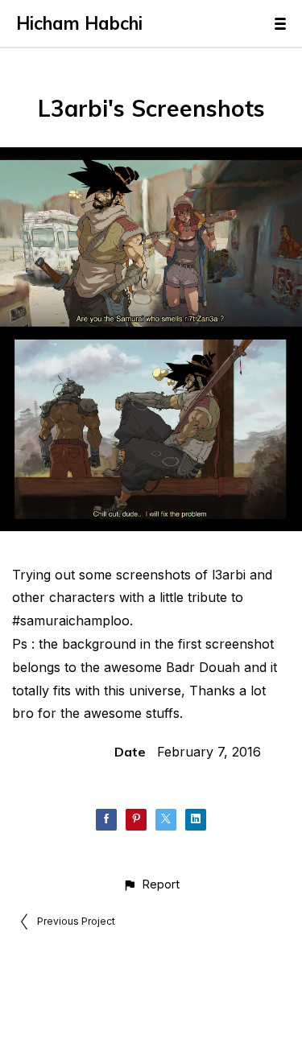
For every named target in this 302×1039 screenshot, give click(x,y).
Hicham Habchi (79, 23)
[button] (151, 884)
